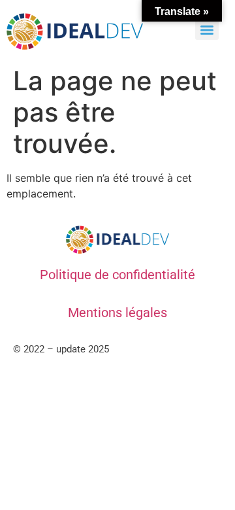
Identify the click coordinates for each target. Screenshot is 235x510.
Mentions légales (117, 312)
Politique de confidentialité (117, 274)
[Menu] (207, 30)
